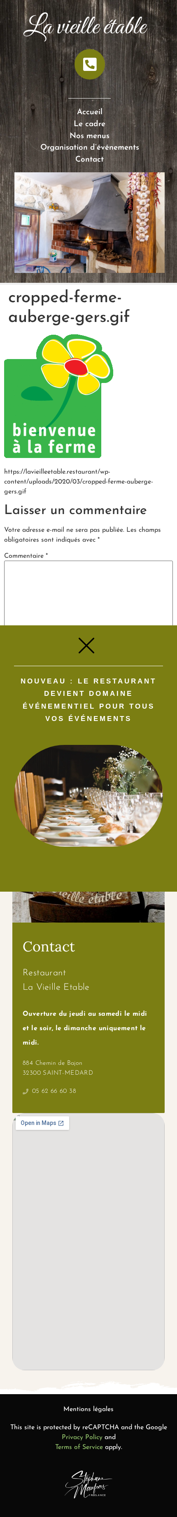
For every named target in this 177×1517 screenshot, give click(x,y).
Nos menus (89, 136)
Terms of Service (79, 1447)
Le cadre (89, 124)
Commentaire (26, 556)
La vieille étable (84, 27)
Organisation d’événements (89, 148)
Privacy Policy (82, 1437)
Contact (89, 160)
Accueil (89, 112)
